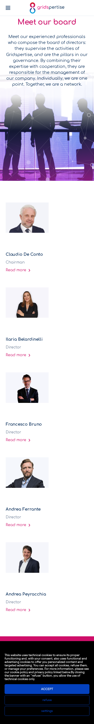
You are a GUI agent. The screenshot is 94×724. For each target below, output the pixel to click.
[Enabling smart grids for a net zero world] (47, 8)
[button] (8, 8)
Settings (47, 711)
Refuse (47, 700)
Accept (47, 689)
